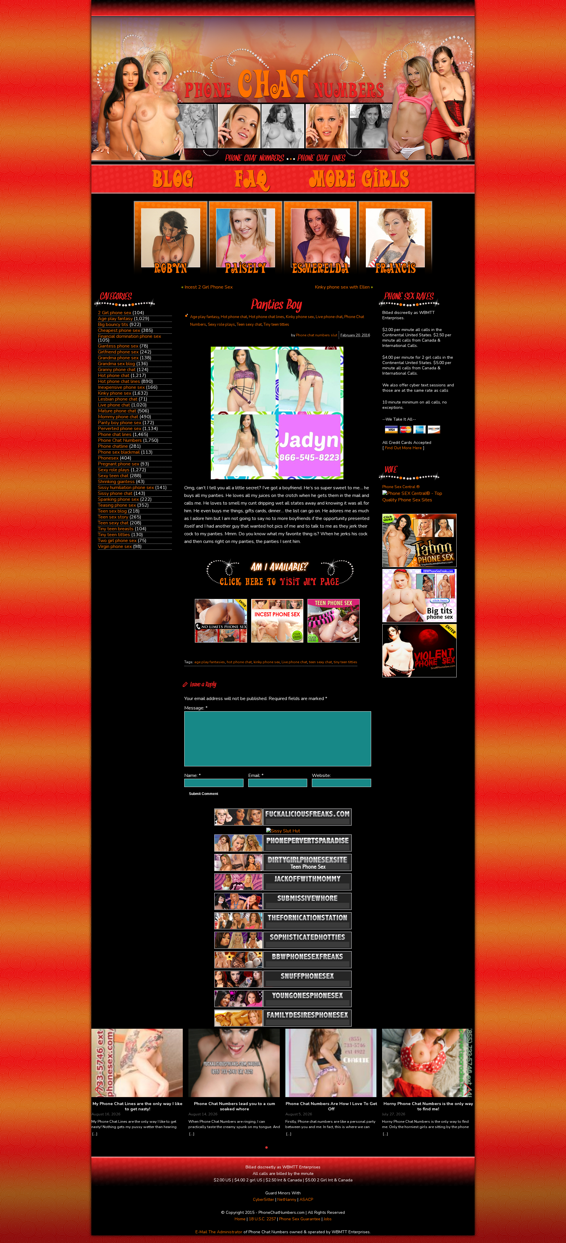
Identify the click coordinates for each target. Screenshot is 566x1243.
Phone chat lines (114, 434)
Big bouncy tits (113, 324)
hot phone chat (239, 662)
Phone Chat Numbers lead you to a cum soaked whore (234, 1106)
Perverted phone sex (119, 428)
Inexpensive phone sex (121, 387)
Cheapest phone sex (119, 330)
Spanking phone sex (118, 499)
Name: (192, 775)
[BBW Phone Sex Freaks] (419, 621)
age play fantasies (209, 662)
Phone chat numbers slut (316, 335)
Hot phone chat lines (119, 381)
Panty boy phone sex (119, 422)
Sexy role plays (113, 470)
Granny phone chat (117, 369)
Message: (196, 708)
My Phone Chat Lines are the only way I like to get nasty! (137, 1106)
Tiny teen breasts (116, 529)
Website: (321, 775)
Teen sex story (113, 517)
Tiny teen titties (114, 534)
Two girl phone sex (117, 540)
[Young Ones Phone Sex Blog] (333, 642)
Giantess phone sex (118, 346)
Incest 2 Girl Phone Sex (209, 287)
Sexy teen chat (113, 475)
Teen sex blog (112, 511)
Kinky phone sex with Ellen (342, 287)
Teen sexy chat (113, 523)
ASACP (306, 1199)
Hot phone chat (113, 375)
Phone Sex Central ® (401, 487)
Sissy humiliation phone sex (126, 487)
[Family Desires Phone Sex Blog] (277, 642)
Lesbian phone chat (117, 399)
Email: (256, 775)
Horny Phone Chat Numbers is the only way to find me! (428, 1106)
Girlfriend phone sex (118, 352)
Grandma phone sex (118, 358)
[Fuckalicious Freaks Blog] (221, 642)
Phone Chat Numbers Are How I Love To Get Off (331, 1106)
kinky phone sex (267, 662)
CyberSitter (263, 1199)
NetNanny (286, 1199)
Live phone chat (114, 405)
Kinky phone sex (114, 393)
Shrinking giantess (116, 481)
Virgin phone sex (115, 546)
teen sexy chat (320, 662)
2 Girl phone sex (114, 312)
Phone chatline (113, 446)
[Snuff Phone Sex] (419, 676)
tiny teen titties (345, 662)
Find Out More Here (403, 448)
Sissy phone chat (115, 493)
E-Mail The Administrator (218, 1232)
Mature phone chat (117, 411)
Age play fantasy (115, 318)
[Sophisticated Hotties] (419, 565)
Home (240, 1219)
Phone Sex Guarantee (299, 1219)
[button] (468, 1089)
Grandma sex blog (116, 363)
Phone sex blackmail (119, 452)
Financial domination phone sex (129, 336)
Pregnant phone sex (118, 464)
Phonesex (108, 458)
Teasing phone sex (117, 505)
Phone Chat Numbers (120, 440)
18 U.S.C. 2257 (262, 1219)
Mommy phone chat (118, 417)
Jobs (328, 1219)
